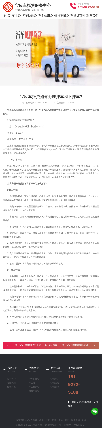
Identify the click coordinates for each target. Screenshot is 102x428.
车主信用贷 (34, 387)
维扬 (60, 420)
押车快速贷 (34, 379)
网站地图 (67, 425)
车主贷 (32, 383)
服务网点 (11, 387)
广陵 (54, 420)
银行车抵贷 (34, 391)
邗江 (67, 420)
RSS (81, 425)
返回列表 (53, 345)
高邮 (41, 420)
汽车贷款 (34, 368)
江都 (48, 420)
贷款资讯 (54, 387)
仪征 (35, 420)
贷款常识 (54, 379)
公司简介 (11, 379)
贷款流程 (11, 383)
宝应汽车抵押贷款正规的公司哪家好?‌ (37, 345)
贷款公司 (12, 368)
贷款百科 (56, 368)
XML (76, 425)
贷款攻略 (54, 383)
